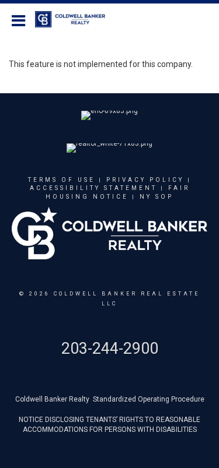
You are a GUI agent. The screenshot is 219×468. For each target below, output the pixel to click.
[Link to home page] (76, 19)
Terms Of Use (61, 180)
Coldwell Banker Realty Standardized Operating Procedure (109, 399)
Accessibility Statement (93, 188)
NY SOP (156, 196)
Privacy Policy (145, 180)
